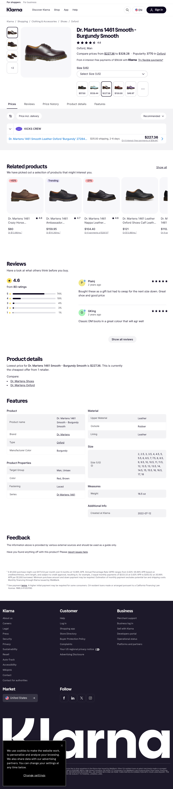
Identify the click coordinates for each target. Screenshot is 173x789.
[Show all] (143, 89)
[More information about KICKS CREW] (10, 129)
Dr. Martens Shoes (22, 381)
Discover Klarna (41, 9)
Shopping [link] (23, 21)
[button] (138, 10)
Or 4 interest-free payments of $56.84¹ (140, 140)
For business (29, 2)
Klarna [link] (10, 21)
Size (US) (83, 68)
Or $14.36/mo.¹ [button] (53, 232)
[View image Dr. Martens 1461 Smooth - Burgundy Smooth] (12, 32)
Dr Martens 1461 (66, 494)
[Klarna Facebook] (64, 698)
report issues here (78, 551)
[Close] (62, 745)
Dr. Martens (63, 434)
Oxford (161, 53)
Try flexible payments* (150, 59)
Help (75, 9)
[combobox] (112, 74)
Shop (57, 9)
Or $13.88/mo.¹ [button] (15, 232)
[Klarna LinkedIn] (73, 698)
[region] (34, 763)
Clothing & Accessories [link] (44, 21)
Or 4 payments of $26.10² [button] (96, 232)
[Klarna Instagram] (90, 698)
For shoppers (14, 2)
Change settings (34, 775)
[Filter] (10, 116)
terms (24, 585)
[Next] (161, 205)
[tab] (12, 104)
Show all (161, 167)
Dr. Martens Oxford (22, 385)
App (66, 9)
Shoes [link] (63, 21)
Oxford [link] (75, 21)
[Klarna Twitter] (82, 698)
